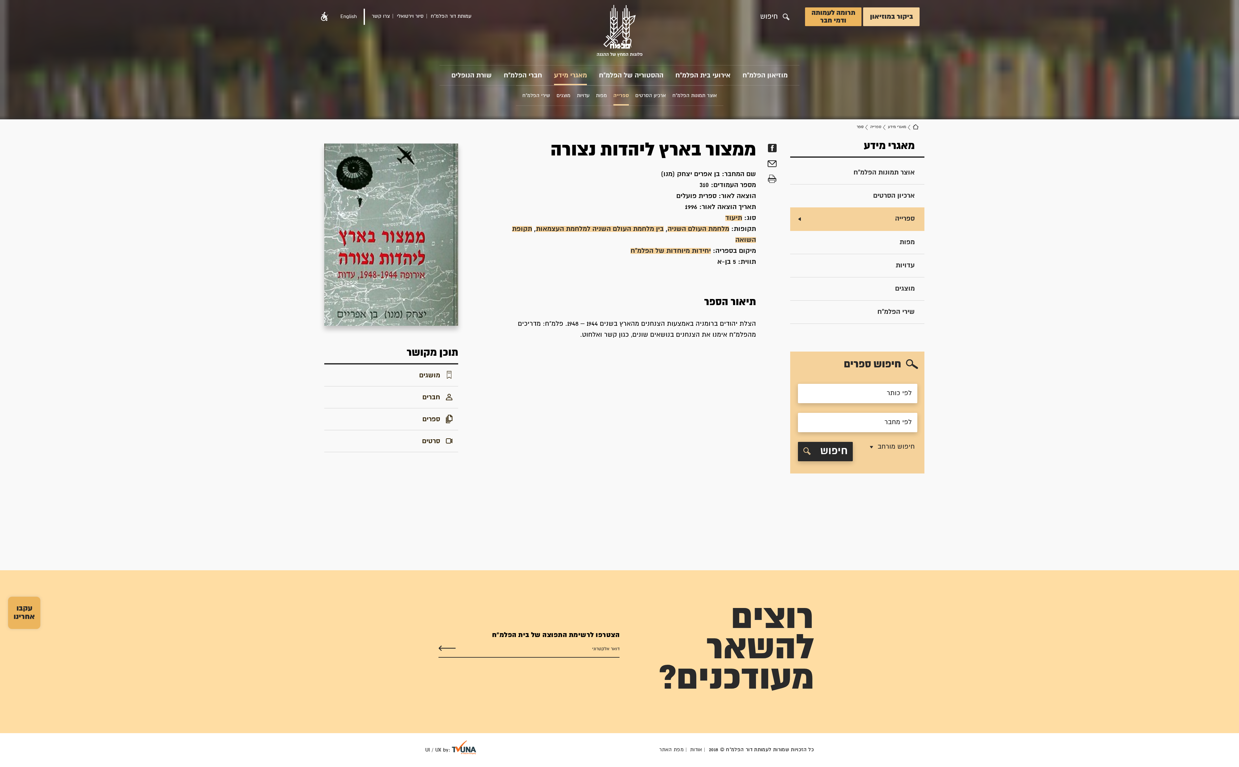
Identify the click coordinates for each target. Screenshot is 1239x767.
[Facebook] (772, 148)
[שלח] (447, 648)
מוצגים (905, 289)
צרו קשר (381, 16)
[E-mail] (772, 164)
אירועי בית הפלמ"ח (702, 75)
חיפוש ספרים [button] (872, 364)
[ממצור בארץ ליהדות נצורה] (391, 235)
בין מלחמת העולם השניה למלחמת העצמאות (600, 229)
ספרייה (875, 127)
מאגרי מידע (570, 75)
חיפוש (832, 451)
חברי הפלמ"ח (523, 75)
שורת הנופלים (471, 75)
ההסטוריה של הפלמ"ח (631, 75)
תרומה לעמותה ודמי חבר (833, 17)
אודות (696, 750)
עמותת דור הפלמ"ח (451, 16)
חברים (431, 397)
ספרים (431, 419)
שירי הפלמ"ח (896, 312)
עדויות (905, 265)
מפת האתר (671, 750)
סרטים (431, 441)
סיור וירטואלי (410, 16)
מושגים (429, 375)
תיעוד (733, 218)
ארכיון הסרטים (894, 196)
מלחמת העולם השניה (698, 229)
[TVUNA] (464, 747)
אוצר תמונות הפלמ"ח (884, 172)
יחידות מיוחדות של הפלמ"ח (670, 251)
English (348, 17)
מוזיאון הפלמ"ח (765, 75)
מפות (907, 242)
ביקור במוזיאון (891, 17)
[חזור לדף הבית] (916, 127)
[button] (324, 16)
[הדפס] (772, 179)
